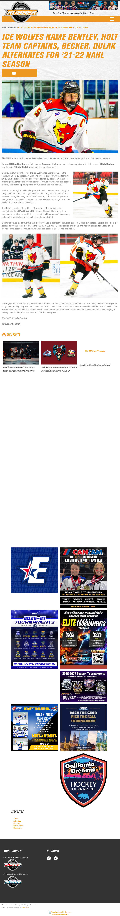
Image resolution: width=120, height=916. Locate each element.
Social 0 (49, 858)
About (15, 819)
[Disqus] (60, 421)
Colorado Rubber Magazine (15, 874)
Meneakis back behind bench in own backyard (95, 365)
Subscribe (17, 828)
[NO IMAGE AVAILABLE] (95, 361)
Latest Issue (18, 826)
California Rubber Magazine (15, 858)
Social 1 (56, 858)
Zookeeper (25, 907)
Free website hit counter (60, 915)
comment (14, 73)
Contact (16, 823)
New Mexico (12, 28)
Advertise (17, 821)
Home (4, 28)
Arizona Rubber (21, 12)
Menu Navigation (111, 19)
